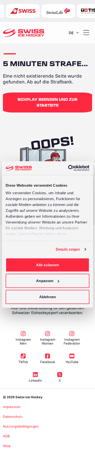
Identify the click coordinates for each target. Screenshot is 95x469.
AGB (6, 436)
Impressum (11, 407)
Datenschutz (13, 416)
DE (71, 32)
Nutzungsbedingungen (21, 426)
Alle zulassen (47, 265)
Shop (7, 446)
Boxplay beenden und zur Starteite (47, 102)
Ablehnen (47, 297)
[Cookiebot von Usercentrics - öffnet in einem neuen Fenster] (68, 168)
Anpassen (44, 281)
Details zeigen (68, 249)
